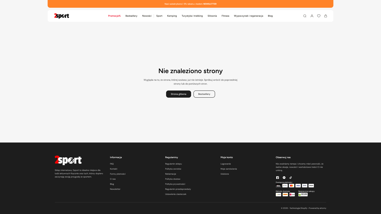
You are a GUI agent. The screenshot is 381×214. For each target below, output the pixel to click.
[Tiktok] (290, 177)
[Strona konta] (312, 16)
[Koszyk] (325, 16)
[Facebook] (277, 177)
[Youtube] (284, 177)
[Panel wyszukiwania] (304, 16)
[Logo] (62, 16)
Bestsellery (204, 94)
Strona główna (178, 94)
